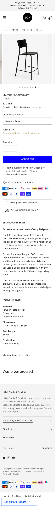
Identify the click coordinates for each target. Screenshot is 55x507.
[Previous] (4, 5)
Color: (14, 114)
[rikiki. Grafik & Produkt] (27, 17)
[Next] (50, 5)
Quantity (7, 142)
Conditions (16, 496)
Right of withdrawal (33, 496)
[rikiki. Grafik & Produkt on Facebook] (4, 458)
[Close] (33, 502)
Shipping (19, 107)
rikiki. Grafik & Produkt (27, 468)
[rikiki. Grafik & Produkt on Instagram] (9, 458)
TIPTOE (15, 30)
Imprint (6, 496)
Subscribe (47, 448)
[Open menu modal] (4, 17)
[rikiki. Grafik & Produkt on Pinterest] (14, 458)
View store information (16, 174)
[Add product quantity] (14, 148)
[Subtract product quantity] (5, 148)
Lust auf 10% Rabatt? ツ (17, 502)
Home (5, 30)
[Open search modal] (45, 17)
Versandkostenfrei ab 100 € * (24, 209)
